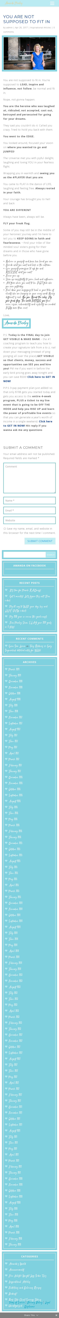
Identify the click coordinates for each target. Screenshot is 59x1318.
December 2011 (15, 1107)
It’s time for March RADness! (25, 590)
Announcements (16, 1270)
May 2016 (13, 819)
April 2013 (14, 1011)
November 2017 (15, 717)
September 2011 (15, 1125)
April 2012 (14, 1083)
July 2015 (13, 867)
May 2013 (13, 1005)
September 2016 (16, 795)
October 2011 (14, 1119)
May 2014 (13, 945)
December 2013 (15, 975)
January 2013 (15, 1029)
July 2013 (13, 993)
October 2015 (14, 849)
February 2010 (15, 1238)
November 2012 (15, 1041)
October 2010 (14, 1191)
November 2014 (16, 909)
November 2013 (15, 981)
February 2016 (15, 831)
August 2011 (14, 1131)
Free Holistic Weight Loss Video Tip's (27, 1276)
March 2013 (14, 1017)
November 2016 (16, 783)
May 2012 (13, 1077)
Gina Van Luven (17, 646)
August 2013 (14, 987)
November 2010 (16, 1184)
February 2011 (15, 1166)
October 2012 (14, 1047)
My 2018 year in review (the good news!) (28, 616)
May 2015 (13, 879)
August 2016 (15, 801)
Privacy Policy (34, 1302)
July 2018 (13, 705)
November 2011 (15, 1113)
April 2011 (14, 1155)
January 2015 (15, 897)
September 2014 (16, 921)
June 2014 (13, 939)
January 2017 (15, 771)
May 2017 (13, 747)
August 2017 (14, 729)
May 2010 (13, 1220)
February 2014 (15, 963)
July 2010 (13, 1209)
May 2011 (13, 1149)
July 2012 (13, 1065)
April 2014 (14, 951)
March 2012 (14, 1089)
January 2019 (15, 675)
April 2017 (14, 753)
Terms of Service (17, 1302)
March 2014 (14, 957)
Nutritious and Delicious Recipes (25, 1288)
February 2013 (15, 1023)
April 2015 (14, 885)
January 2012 (15, 1101)
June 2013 (13, 999)
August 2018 (14, 699)
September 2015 (15, 855)
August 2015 (14, 861)
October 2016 (14, 789)
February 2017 (15, 765)
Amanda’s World (17, 1264)
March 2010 (14, 1232)
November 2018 (15, 687)
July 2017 (13, 735)
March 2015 (14, 891)
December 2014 (16, 903)
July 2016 (13, 807)
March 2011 (14, 1161)
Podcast (12, 1294)
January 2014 (15, 969)
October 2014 (14, 915)
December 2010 (16, 1179)
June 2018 (13, 711)
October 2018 (14, 693)
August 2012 (14, 1059)
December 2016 (16, 777)
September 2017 (15, 723)
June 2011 (13, 1143)
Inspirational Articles (40, 27)
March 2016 (14, 825)
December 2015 (15, 843)
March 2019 (14, 669)
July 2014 (13, 933)
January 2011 (15, 1173)
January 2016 (15, 837)
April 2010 (14, 1226)
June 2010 (13, 1214)
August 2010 (15, 1202)
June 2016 (13, 813)
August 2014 (15, 927)
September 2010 (16, 1196)
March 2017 (14, 759)
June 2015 (13, 873)
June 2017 (13, 741)
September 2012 (15, 1053)
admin (9, 27)
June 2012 (13, 1071)
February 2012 (15, 1095)
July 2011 (13, 1137)
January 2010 (15, 1244)
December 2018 (15, 681)
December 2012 (15, 1035)
